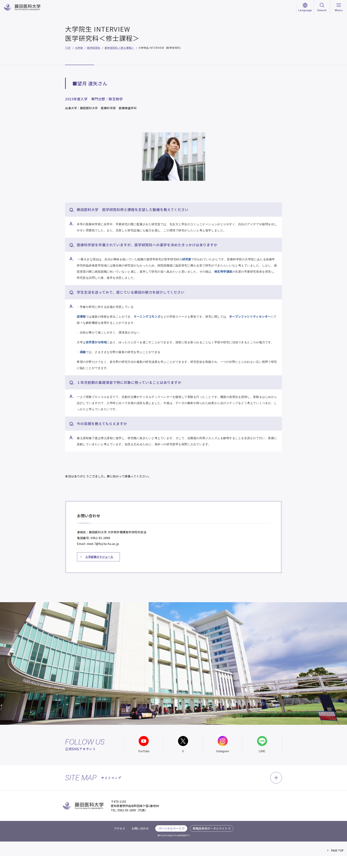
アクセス (119, 828)
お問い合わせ (140, 828)
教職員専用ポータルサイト (210, 828)
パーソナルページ (169, 828)
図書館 (81, 316)
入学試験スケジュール (99, 557)
